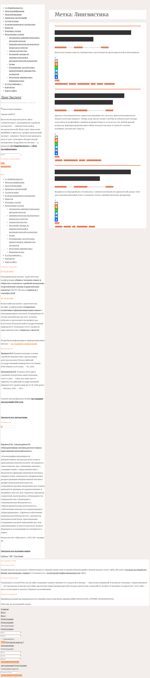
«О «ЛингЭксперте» (19, 146)
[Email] (98, 61)
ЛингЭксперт (11, 97)
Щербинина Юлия (109, 84)
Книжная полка (78, 47)
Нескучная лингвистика (80, 110)
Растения (18, 556)
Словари (93, 84)
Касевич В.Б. (58, 226)
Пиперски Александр (83, 84)
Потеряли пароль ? (15, 642)
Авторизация (7, 645)
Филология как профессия (93, 160)
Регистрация (7, 629)
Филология (100, 84)
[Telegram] (98, 70)
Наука (74, 226)
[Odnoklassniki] (98, 64)
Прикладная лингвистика (71, 160)
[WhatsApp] (98, 67)
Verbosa (4, 556)
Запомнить (8, 639)
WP (11, 556)
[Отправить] (98, 77)
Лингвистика (72, 84)
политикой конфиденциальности (63, 573)
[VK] (98, 74)
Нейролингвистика (82, 226)
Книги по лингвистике (61, 84)
